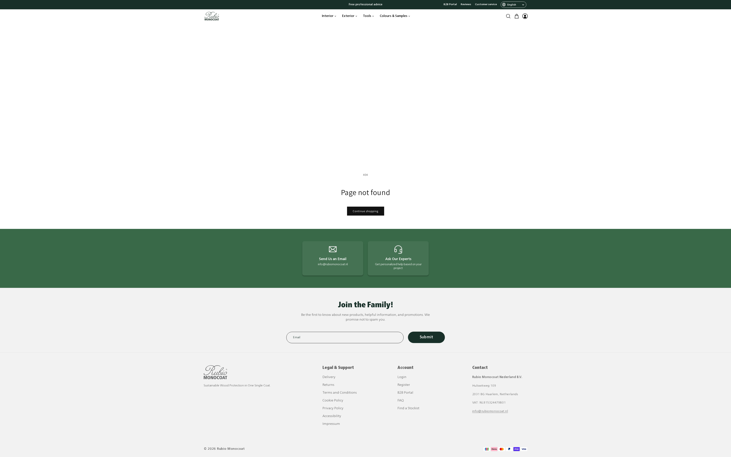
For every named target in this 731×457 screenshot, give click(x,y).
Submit (426, 337)
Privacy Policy (332, 408)
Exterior (348, 16)
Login (401, 377)
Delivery (328, 377)
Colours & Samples (393, 16)
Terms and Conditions (339, 393)
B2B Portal (450, 4)
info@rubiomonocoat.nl (490, 411)
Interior (328, 16)
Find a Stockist (408, 408)
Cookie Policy (332, 400)
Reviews (466, 4)
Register (403, 385)
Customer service (486, 4)
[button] (508, 16)
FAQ (400, 400)
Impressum (331, 424)
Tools (367, 16)
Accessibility (331, 416)
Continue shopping (365, 211)
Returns (328, 385)
